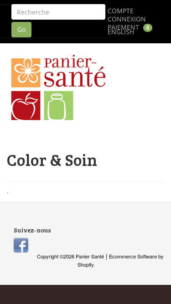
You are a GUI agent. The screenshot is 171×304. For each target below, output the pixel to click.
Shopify (85, 264)
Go (21, 29)
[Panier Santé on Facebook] (21, 244)
